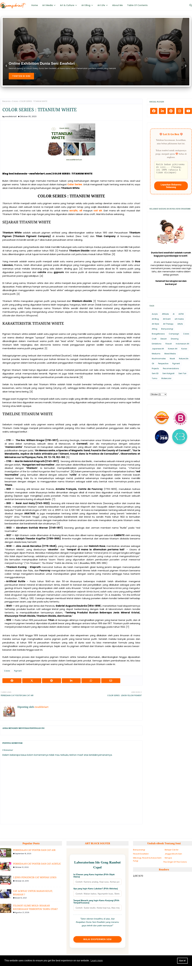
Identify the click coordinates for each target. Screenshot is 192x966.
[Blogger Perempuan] (180, 417)
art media (179, 319)
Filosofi (168, 343)
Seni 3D (155, 373)
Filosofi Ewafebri (141, 853)
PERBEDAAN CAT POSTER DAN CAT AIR (34, 849)
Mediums (156, 353)
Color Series (74, 184)
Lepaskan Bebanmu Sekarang (171, 185)
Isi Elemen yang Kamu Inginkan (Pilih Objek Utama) (94, 875)
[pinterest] (171, 111)
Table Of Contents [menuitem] (137, 5)
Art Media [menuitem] (47, 5)
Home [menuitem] (34, 5)
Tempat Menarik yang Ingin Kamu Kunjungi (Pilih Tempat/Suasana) (96, 901)
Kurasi (184, 348)
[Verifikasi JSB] (161, 436)
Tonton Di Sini (21, 76)
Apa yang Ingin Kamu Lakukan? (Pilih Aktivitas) (95, 888)
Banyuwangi (167, 329)
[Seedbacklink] (161, 417)
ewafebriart (11, 116)
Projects (155, 368)
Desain (163, 338)
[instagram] (179, 111)
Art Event (167, 319)
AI (173, 314)
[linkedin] (162, 111)
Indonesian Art (182, 343)
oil (80, 210)
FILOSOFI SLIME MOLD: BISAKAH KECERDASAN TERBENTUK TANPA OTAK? (35, 907)
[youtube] (188, 111)
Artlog (154, 329)
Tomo (154, 378)
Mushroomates (159, 358)
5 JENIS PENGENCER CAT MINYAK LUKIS (34, 877)
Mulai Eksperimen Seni (97, 939)
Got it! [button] (182, 960)
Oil (153, 363)
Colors (15, 101)
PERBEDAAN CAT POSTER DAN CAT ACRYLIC (37, 863)
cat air (98, 210)
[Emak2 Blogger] (179, 435)
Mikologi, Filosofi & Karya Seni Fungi (147, 859)
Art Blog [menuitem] (85, 5)
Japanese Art (158, 348)
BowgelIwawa (158, 334)
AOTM (181, 314)
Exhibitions (156, 343)
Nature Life (183, 358)
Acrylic (155, 314)
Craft (154, 338)
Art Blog (155, 319)
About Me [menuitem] (117, 5)
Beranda (6, 101)
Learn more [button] (97, 960)
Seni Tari (182, 373)
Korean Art (172, 348)
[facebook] (153, 111)
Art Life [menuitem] (101, 5)
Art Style (155, 324)
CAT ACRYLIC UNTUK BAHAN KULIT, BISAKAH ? (33, 892)
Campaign (174, 334)
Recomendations (171, 368)
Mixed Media (170, 353)
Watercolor (166, 378)
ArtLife (180, 324)
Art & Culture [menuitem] (67, 5)
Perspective (163, 363)
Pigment (18, 671)
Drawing (174, 338)
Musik (172, 358)
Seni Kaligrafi (168, 373)
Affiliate (165, 314)
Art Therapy (168, 324)
